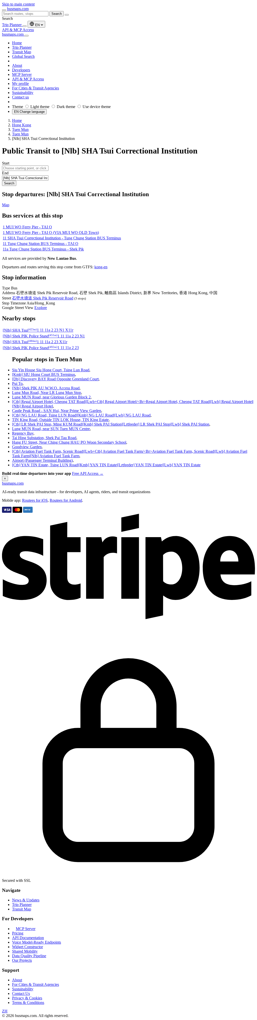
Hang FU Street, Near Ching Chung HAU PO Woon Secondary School (69, 442)
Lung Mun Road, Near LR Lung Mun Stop (46, 392)
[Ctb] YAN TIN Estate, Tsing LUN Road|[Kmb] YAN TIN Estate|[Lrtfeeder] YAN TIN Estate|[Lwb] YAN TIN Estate (106, 465)
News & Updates (25, 900)
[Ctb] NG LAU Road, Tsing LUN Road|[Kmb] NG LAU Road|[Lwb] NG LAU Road (81, 415)
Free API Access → (87, 473)
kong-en (100, 267)
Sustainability (22, 989)
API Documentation (28, 938)
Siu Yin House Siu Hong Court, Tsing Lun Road (50, 370)
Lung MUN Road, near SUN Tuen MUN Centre (51, 429)
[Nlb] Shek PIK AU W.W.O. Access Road (46, 388)
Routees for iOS (35, 500)
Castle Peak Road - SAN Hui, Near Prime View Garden (56, 411)
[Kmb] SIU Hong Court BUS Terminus (43, 374)
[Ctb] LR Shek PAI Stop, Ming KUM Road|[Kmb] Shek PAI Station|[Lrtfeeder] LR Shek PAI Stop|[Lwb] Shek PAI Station (110, 424)
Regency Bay (22, 433)
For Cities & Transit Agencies (35, 984)
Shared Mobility (25, 951)
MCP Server (25, 929)
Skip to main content (18, 4)
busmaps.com (18, 9)
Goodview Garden (27, 447)
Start (5, 163)
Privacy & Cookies (27, 998)
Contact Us (21, 993)
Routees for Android (66, 500)
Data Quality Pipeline (29, 956)
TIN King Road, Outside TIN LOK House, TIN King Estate (60, 420)
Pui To (17, 383)
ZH (5, 1011)
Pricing (17, 933)
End (5, 173)
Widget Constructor (27, 947)
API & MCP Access (18, 30)
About (17, 980)
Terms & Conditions (28, 1002)
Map (5, 205)
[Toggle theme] (25, 26)
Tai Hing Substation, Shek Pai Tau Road (44, 438)
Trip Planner (12, 25)
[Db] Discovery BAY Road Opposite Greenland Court (55, 379)
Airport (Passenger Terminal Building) (42, 460)
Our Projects (22, 960)
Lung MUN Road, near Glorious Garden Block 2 (51, 397)
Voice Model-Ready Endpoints (36, 942)
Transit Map (21, 909)
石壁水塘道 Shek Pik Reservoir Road (42, 298)
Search (56, 14)
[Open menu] (4, 10)
